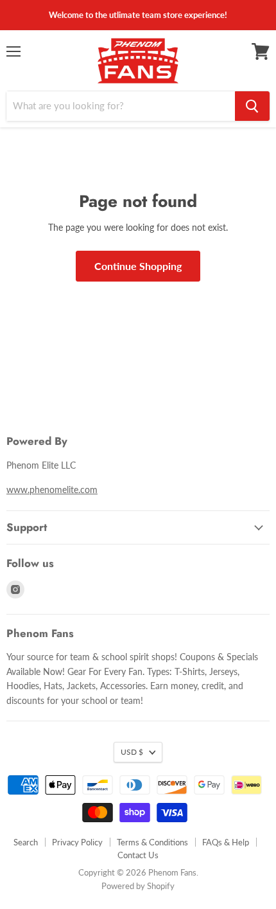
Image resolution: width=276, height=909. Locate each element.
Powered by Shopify (138, 886)
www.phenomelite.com (52, 489)
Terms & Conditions (152, 842)
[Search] (252, 106)
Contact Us (138, 855)
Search (25, 842)
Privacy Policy (77, 842)
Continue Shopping (138, 266)
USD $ (132, 752)
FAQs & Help (225, 842)
